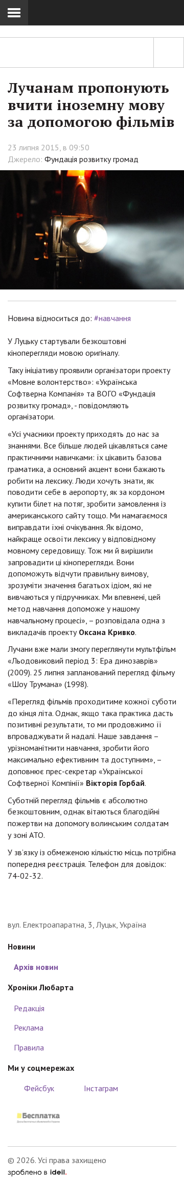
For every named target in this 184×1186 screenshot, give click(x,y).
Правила (29, 1047)
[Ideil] (37, 1172)
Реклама (28, 1027)
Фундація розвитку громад (91, 159)
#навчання (112, 318)
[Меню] (14, 12)
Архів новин (36, 967)
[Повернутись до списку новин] (168, 52)
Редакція (29, 1008)
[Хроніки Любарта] (92, 903)
